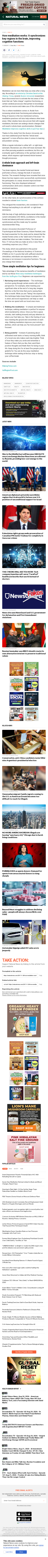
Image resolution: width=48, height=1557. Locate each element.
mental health (25, 56)
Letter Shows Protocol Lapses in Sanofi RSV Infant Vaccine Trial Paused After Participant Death (22, 1225)
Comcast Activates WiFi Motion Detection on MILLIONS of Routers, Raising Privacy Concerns (22, 1217)
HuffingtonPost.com (10, 370)
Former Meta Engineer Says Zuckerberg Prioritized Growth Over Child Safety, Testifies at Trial (22, 1239)
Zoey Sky (13, 45)
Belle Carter (14, 451)
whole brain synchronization (17, 57)
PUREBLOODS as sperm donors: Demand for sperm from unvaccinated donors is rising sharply (22, 873)
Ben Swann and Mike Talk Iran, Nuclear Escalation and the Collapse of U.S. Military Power (23, 1463)
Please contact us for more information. (14, 995)
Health (9, 32)
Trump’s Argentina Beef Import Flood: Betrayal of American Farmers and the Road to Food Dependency (22, 1330)
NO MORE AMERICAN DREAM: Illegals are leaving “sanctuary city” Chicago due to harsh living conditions (22, 834)
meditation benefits (15, 56)
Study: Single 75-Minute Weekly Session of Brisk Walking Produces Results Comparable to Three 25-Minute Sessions (23, 1318)
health (39, 54)
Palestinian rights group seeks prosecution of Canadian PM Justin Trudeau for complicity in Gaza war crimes (22, 535)
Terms (10, 1529)
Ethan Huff (13, 492)
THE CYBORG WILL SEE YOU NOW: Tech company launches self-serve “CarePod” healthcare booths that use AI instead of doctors (20, 575)
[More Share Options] (18, 50)
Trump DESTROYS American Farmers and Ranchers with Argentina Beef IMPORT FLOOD (22, 1426)
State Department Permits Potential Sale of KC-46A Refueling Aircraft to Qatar (20, 1175)
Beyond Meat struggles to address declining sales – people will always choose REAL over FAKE (22, 911)
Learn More (9, 1552)
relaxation (5, 57)
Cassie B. (13, 530)
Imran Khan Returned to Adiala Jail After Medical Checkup (22, 1275)
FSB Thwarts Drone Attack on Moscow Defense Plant (21, 1196)
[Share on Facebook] (9, 50)
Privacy (5, 1529)
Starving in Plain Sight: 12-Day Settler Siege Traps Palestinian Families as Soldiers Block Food (19, 1190)
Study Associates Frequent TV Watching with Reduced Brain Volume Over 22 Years (21, 1296)
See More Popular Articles (24, 1352)
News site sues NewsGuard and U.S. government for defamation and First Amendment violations (24, 614)
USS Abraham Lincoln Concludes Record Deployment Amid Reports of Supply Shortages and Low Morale (22, 1203)
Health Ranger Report (10, 1389)
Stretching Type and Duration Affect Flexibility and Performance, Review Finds (20, 1338)
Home (4, 32)
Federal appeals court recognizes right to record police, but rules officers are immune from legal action (22, 1210)
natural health (41, 56)
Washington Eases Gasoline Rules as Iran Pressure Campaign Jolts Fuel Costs (20, 1232)
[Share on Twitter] (14, 50)
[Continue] (43, 1500)
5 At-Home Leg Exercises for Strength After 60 (18, 1324)
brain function (22, 200)
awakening (9, 54)
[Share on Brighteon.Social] (4, 50)
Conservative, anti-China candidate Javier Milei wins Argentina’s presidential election (23, 759)
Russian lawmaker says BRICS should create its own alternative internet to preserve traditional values (24, 653)
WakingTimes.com (9, 366)
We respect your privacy (24, 1505)
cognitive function (25, 54)
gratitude (34, 54)
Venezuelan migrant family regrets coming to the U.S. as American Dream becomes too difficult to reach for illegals (22, 796)
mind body (33, 56)
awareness (16, 54)
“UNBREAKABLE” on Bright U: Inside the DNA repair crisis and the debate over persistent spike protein (22, 1247)
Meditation (5, 56)
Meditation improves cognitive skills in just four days (23, 129)
